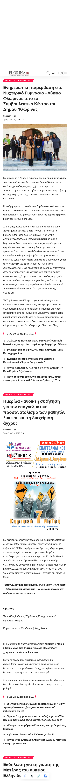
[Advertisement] (35, 35)
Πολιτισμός (26, 80)
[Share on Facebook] (24, 776)
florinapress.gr (9, 116)
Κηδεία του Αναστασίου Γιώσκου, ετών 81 (30, 734)
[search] (48, 73)
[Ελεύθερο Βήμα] (19, 73)
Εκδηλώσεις (11, 80)
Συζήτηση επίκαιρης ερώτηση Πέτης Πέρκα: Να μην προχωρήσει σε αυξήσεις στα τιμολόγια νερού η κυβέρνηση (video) (34, 707)
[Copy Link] (38, 776)
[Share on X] (31, 776)
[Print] (45, 776)
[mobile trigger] (6, 73)
